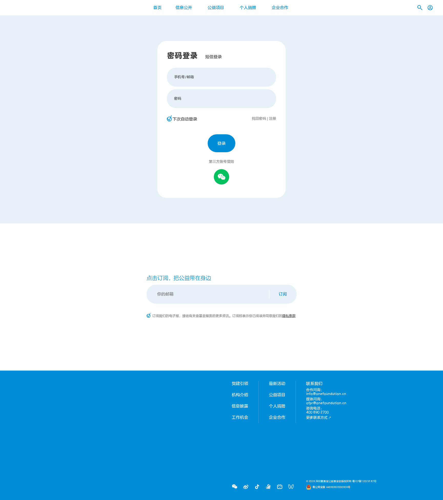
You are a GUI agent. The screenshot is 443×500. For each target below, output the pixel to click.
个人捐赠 (248, 7)
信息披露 (240, 406)
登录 (221, 143)
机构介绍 (240, 395)
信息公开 (184, 7)
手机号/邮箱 (184, 77)
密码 (177, 98)
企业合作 (280, 7)
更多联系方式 (317, 417)
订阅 (283, 294)
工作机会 (240, 417)
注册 (272, 118)
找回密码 (259, 118)
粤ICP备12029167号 (364, 481)
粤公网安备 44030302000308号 (331, 487)
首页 (157, 7)
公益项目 (216, 7)
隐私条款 (289, 316)
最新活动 (277, 383)
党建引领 (240, 383)
